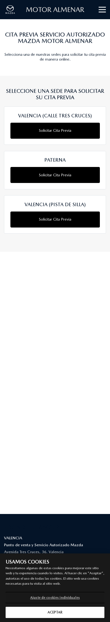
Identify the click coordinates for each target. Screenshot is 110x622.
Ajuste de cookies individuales (55, 598)
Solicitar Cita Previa (55, 130)
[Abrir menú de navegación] (102, 10)
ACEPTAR (55, 612)
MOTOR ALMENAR (55, 9)
